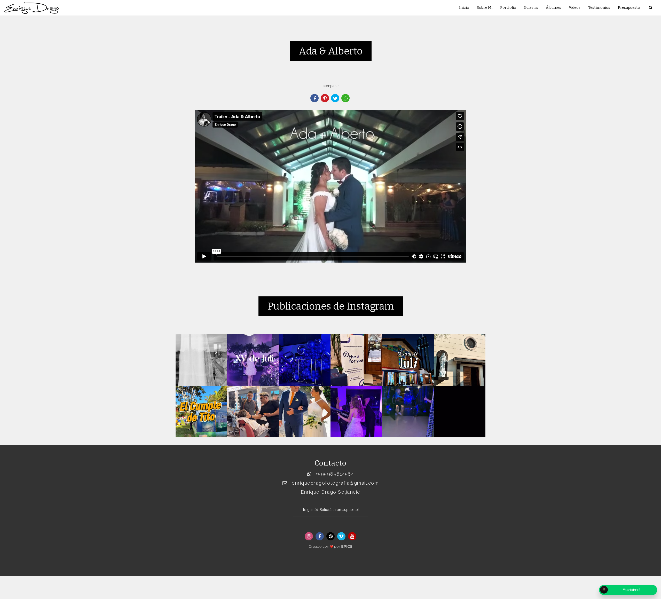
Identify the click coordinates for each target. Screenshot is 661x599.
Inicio (464, 7)
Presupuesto (629, 7)
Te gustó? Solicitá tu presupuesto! (330, 510)
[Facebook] (319, 536)
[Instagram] (308, 536)
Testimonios (599, 7)
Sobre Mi (484, 7)
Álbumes (553, 7)
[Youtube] (352, 536)
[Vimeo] (341, 536)
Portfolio (508, 7)
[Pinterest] (330, 536)
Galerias (531, 7)
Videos (574, 7)
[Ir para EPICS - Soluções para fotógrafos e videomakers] (330, 545)
